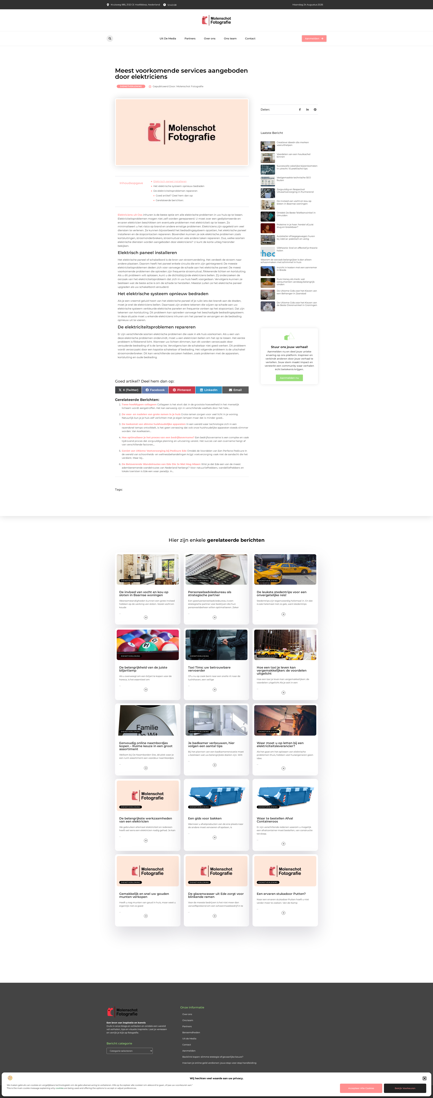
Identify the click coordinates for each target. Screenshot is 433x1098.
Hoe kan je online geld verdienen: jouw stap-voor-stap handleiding (219, 1062)
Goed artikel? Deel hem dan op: (174, 195)
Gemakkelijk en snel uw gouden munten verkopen (144, 895)
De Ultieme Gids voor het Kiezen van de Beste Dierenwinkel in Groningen (297, 304)
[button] (424, 1078)
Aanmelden (189, 1050)
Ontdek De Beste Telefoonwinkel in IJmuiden (296, 214)
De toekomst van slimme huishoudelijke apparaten (154, 424)
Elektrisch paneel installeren (170, 181)
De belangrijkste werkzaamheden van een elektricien (145, 820)
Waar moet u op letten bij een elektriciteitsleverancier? (280, 744)
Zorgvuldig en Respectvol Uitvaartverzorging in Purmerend (295, 190)
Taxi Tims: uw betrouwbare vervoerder (209, 669)
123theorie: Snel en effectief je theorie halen (297, 249)
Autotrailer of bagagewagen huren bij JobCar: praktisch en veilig (296, 237)
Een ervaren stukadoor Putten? (281, 894)
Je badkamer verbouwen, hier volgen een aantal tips (211, 744)
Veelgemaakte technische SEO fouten (294, 179)
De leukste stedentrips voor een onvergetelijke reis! (281, 593)
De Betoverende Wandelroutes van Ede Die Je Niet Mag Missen (161, 464)
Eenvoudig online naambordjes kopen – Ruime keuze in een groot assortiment (146, 746)
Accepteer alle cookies (361, 1088)
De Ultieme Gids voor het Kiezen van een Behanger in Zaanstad (297, 292)
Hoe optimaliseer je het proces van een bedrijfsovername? (158, 437)
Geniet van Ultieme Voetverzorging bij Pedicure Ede (154, 450)
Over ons (209, 38)
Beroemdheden (191, 1032)
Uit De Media (168, 38)
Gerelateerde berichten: (170, 200)
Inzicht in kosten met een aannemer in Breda (297, 268)
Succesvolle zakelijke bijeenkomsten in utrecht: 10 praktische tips (297, 167)
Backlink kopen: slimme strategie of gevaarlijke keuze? (212, 1056)
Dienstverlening (131, 86)
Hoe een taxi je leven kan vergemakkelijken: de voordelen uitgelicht (281, 670)
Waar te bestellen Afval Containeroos (275, 820)
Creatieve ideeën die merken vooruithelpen (293, 143)
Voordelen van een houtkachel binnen (294, 155)
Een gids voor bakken (205, 818)
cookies (60, 1088)
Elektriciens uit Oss (130, 214)
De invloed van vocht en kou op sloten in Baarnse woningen (294, 202)
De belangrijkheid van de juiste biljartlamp (143, 669)
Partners (190, 38)
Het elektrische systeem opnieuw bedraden (178, 186)
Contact (250, 38)
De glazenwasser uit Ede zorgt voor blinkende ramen (216, 895)
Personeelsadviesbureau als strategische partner (209, 593)
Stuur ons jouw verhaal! (289, 347)
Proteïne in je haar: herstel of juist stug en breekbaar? (295, 226)
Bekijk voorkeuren (405, 1088)
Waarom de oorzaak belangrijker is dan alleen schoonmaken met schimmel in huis (286, 261)
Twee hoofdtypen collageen (139, 404)
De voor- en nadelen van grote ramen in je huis (151, 414)
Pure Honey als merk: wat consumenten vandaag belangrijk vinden (296, 282)
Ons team (230, 38)
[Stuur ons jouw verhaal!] (289, 336)
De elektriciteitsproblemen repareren (175, 190)
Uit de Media (189, 1038)
